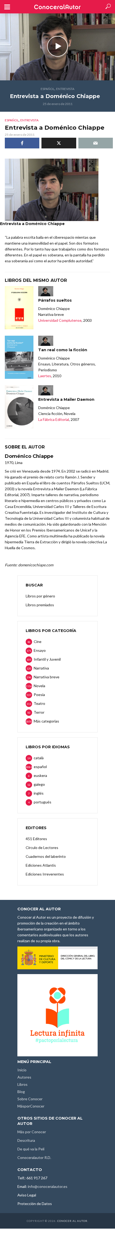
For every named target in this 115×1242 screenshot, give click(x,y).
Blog (21, 1091)
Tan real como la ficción (62, 349)
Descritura (26, 1140)
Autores (24, 1077)
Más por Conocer (31, 1131)
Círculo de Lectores (42, 847)
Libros (22, 1084)
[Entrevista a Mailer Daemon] (19, 406)
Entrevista (65, 89)
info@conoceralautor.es (47, 1186)
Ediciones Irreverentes (45, 874)
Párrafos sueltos (55, 300)
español (48, 89)
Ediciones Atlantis (41, 865)
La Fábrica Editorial (53, 419)
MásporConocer (30, 1106)
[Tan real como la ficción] (19, 357)
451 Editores (36, 838)
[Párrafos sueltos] (19, 307)
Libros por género (40, 596)
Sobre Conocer (30, 1099)
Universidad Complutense (60, 320)
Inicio (21, 1070)
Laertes (44, 375)
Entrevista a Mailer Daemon (66, 399)
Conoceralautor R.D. (34, 1157)
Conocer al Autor (72, 1220)
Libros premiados (40, 605)
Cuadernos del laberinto (46, 856)
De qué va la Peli (30, 1149)
